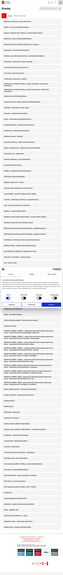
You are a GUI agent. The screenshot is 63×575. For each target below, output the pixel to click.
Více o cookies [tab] (52, 274)
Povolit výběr (31, 304)
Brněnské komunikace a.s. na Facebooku (31, 538)
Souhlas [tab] (11, 274)
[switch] (23, 298)
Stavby (10, 16)
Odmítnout (11, 304)
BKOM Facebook (52, 3)
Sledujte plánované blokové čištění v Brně (31, 541)
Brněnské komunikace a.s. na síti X (31, 540)
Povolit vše (51, 304)
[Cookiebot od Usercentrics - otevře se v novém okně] (54, 269)
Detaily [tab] (32, 274)
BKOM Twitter (55, 3)
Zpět (4, 15)
